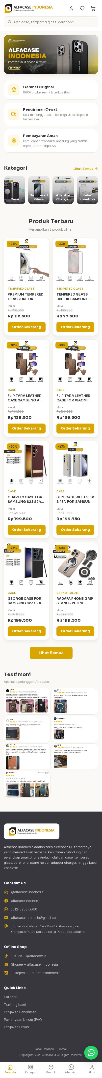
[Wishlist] (82, 8)
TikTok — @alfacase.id (28, 956)
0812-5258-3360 (24, 909)
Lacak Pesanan (44, 1049)
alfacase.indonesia (26, 901)
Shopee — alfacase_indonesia (34, 964)
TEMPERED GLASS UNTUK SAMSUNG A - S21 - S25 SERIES (75, 299)
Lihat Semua (84, 168)
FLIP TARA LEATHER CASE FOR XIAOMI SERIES (73, 400)
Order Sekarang (26, 327)
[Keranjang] (93, 8)
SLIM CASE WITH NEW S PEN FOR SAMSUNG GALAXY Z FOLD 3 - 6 (75, 502)
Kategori (10, 997)
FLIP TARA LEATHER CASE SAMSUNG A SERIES (25, 400)
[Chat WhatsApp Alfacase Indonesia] (91, 1053)
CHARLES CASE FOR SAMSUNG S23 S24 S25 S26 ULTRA (25, 502)
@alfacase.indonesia (27, 892)
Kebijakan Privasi (16, 1027)
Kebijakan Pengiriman (20, 1012)
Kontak (62, 1049)
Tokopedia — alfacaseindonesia (35, 973)
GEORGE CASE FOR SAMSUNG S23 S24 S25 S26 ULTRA (24, 603)
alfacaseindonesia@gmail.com (34, 917)
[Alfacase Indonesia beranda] (28, 8)
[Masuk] (71, 8)
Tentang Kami (15, 1004)
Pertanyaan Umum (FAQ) (23, 1019)
